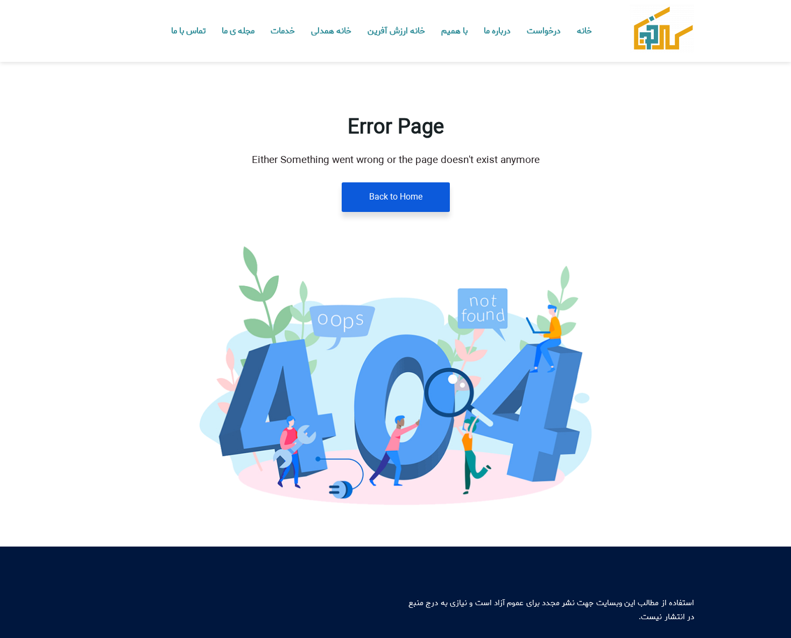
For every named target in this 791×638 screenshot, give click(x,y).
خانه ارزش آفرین (396, 31)
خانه (584, 31)
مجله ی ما (238, 31)
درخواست (544, 31)
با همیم (454, 31)
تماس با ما (188, 31)
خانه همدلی (331, 31)
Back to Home (395, 197)
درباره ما (497, 31)
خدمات (283, 31)
